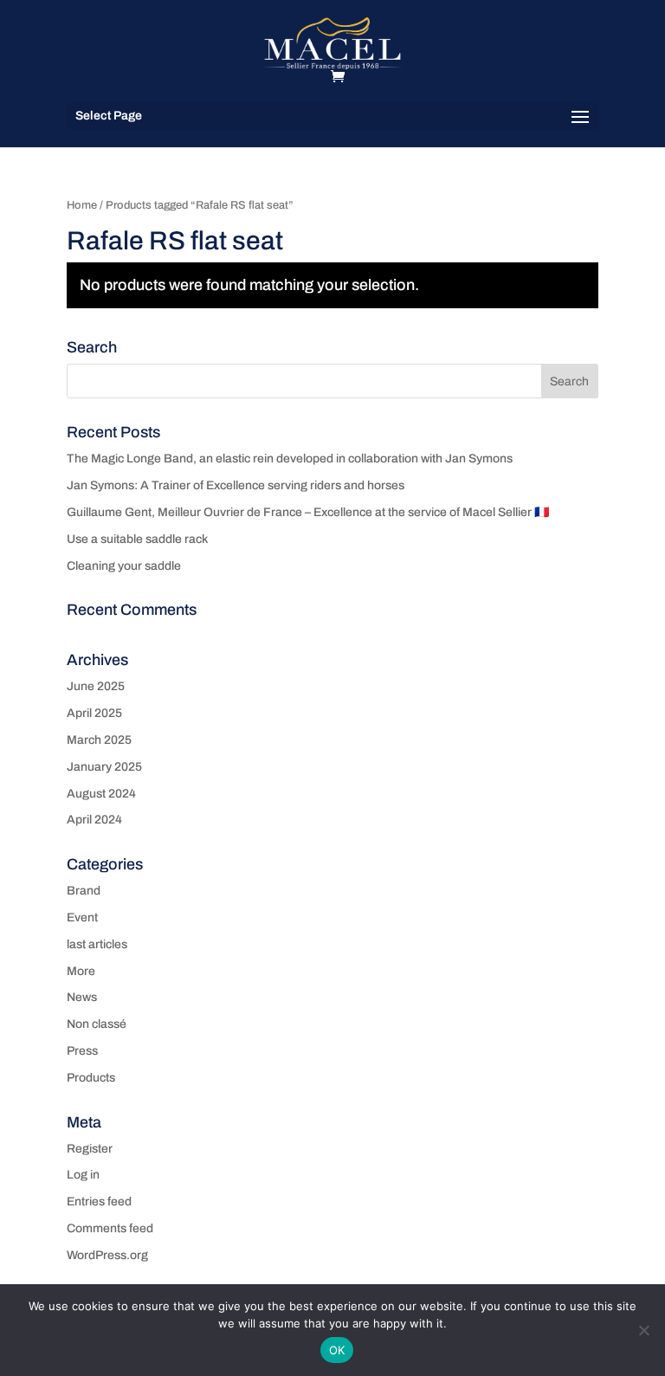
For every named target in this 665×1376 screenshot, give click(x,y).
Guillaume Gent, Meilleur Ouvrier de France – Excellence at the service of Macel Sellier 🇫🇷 (308, 512)
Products (91, 1077)
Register (90, 1148)
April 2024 (94, 819)
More (81, 971)
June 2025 (96, 686)
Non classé (96, 1023)
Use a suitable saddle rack (137, 539)
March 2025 (99, 739)
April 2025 (94, 713)
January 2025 (104, 766)
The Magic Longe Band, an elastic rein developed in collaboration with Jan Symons (290, 458)
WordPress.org (107, 1255)
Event (82, 917)
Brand (83, 890)
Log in (83, 1174)
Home (82, 205)
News (82, 997)
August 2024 (101, 793)
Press (82, 1050)
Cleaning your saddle (124, 565)
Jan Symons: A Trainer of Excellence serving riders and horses (235, 485)
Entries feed (99, 1201)
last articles (97, 944)
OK (337, 1350)
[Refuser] (643, 1330)
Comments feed (110, 1228)
